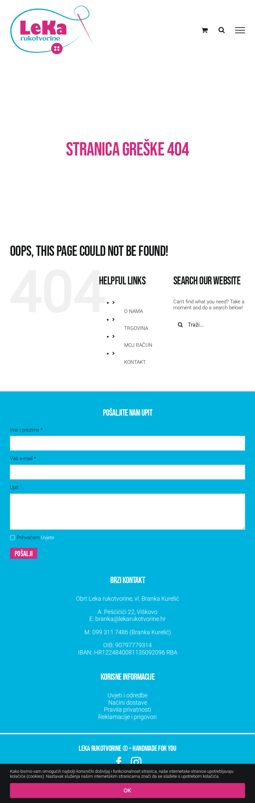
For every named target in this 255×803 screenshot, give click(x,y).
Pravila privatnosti (127, 709)
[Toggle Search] (221, 30)
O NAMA (133, 311)
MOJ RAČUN (138, 345)
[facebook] (119, 762)
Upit (14, 487)
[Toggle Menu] (240, 30)
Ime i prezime (26, 430)
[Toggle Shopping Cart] (205, 30)
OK (127, 790)
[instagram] (136, 762)
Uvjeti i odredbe (127, 695)
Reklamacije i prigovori (127, 716)
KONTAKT (135, 362)
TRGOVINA (136, 328)
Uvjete (47, 538)
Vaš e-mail (23, 458)
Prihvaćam (35, 538)
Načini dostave (127, 702)
